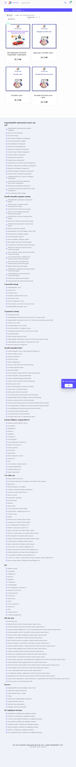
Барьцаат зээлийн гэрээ (43, 53)
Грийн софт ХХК (41, 747)
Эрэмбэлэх (11, 19)
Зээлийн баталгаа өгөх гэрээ (43, 96)
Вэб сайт (32, 747)
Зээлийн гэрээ (17, 95)
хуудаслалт (31, 17)
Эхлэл (7, 10)
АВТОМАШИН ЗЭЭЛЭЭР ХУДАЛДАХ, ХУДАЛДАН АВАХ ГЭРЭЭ (16, 55)
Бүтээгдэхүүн (17, 10)
